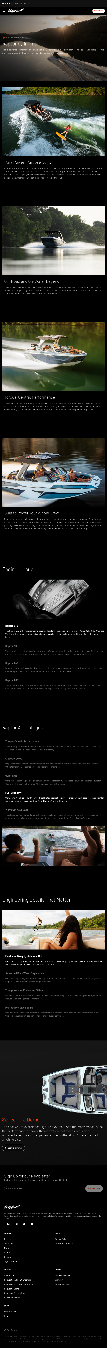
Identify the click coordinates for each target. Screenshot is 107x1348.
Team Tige (9, 1243)
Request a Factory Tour (14, 1293)
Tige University (11, 1261)
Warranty (59, 1279)
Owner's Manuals (62, 1275)
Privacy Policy (61, 1239)
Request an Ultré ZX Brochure (17, 1279)
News (6, 1248)
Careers (7, 1252)
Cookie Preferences (64, 1243)
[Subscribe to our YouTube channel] (32, 1224)
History (7, 1239)
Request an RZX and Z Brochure (18, 1284)
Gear (6, 1316)
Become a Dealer (12, 1297)
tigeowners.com (62, 1284)
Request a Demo (11, 1288)
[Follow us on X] (24, 1224)
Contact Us (9, 1275)
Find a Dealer (10, 1311)
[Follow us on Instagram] (16, 1224)
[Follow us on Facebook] (8, 1224)
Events (7, 1257)
